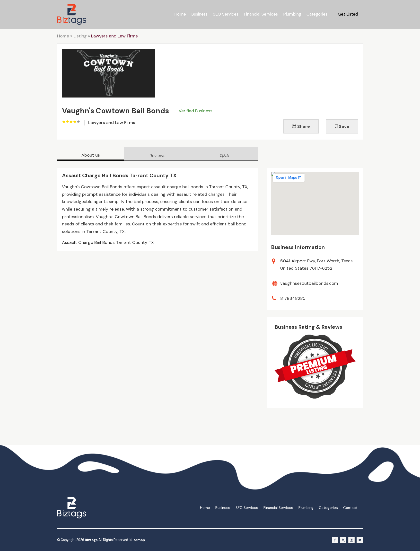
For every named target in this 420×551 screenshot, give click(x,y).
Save (343, 126)
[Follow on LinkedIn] (360, 540)
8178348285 (293, 298)
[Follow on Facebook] (335, 540)
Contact (350, 508)
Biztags (91, 540)
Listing (80, 36)
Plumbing (292, 14)
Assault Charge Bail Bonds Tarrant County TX (108, 242)
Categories (316, 14)
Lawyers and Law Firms (114, 36)
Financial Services (261, 14)
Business (199, 14)
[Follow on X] (343, 540)
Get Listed (348, 14)
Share (303, 126)
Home (180, 14)
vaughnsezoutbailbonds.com (309, 283)
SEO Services (225, 14)
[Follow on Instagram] (351, 540)
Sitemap (137, 540)
